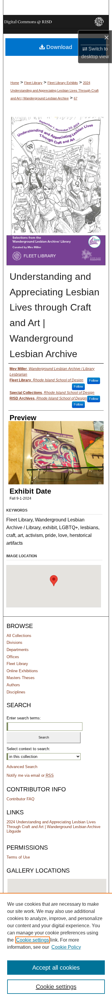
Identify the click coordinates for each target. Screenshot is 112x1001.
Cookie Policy (66, 947)
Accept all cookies (56, 967)
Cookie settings (32, 939)
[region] (56, 947)
